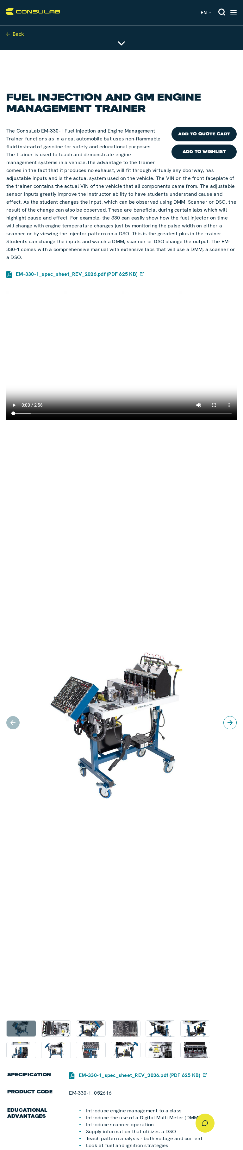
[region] (121, 722)
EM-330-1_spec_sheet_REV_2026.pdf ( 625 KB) (77, 274)
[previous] (13, 722)
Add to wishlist (204, 151)
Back (18, 34)
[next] (230, 722)
